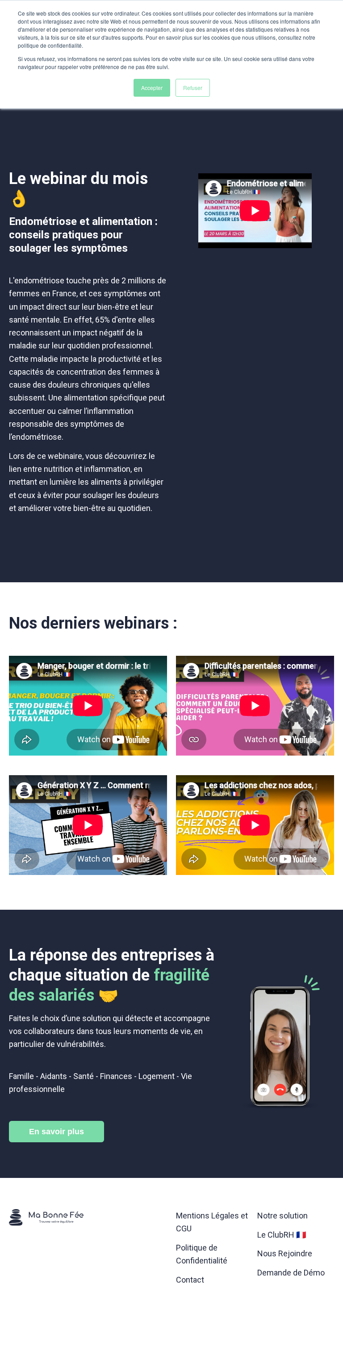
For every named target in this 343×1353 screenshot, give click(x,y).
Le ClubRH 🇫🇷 (281, 1234)
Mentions (192, 1215)
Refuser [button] (192, 87)
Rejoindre (284, 1253)
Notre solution (282, 1215)
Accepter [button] (152, 87)
